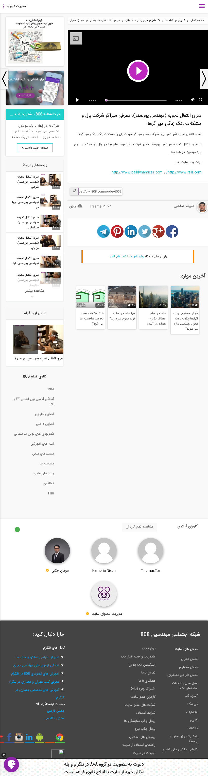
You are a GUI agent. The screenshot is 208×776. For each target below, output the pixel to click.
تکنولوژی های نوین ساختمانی (142, 20)
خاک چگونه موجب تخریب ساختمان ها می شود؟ (91, 318)
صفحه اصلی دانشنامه (35, 147)
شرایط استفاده (145, 713)
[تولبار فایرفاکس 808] (49, 739)
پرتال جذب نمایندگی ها (139, 721)
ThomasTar (151, 571)
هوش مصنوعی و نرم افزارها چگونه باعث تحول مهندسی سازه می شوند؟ (185, 321)
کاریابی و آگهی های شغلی (180, 749)
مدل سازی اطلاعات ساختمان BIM (185, 685)
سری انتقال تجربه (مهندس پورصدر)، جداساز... (28, 222)
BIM (51, 389)
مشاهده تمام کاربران (139, 527)
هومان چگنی (60, 571)
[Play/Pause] (78, 100)
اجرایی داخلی (45, 424)
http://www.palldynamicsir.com (137, 172)
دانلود (72, 207)
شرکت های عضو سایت (140, 705)
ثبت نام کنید (118, 256)
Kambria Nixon (104, 571)
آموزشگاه (191, 696)
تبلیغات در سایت (144, 753)
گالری (181, 20)
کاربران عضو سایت (143, 697)
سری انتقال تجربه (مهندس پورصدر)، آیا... (25, 261)
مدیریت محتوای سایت (107, 614)
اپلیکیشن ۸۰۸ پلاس (142, 665)
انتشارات (192, 712)
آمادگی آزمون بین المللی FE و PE (33, 401)
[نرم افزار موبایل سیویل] (39, 739)
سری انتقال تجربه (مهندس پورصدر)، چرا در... (25, 202)
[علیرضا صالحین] (187, 212)
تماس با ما (148, 673)
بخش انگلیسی (54, 718)
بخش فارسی (55, 711)
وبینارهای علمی (44, 473)
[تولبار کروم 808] (59, 739)
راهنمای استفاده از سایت (138, 745)
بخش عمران (189, 659)
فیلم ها (169, 20)
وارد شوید (137, 256)
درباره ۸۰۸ (148, 648)
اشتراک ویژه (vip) (143, 689)
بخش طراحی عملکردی (182, 675)
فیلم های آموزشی (42, 444)
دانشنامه (192, 728)
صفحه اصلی (197, 20)
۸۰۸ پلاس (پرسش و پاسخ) (184, 739)
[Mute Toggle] (193, 100)
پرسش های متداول (142, 737)
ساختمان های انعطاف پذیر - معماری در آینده (156, 318)
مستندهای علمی (43, 454)
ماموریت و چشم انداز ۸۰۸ (138, 657)
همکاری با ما (146, 681)
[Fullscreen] (201, 100)
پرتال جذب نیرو (145, 729)
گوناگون (48, 483)
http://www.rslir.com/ (183, 172)
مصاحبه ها (47, 463)
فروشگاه (192, 704)
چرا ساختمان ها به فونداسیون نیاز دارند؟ (122, 316)
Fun (51, 493)
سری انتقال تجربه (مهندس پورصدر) (39, 358)
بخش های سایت (186, 649)
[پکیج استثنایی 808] (35, 65)
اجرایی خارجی (44, 414)
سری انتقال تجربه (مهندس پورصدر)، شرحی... (28, 181)
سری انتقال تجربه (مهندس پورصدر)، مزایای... (28, 243)
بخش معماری (188, 667)
